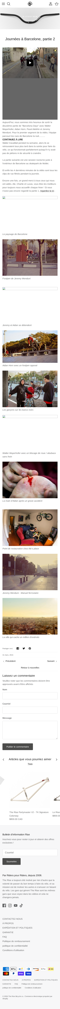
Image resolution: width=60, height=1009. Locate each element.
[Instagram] (10, 905)
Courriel (6, 704)
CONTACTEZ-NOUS (12, 919)
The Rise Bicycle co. (16, 996)
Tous (30, 764)
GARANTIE (7, 932)
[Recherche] (10, 3)
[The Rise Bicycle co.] (30, 4)
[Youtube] (15, 905)
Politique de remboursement (16, 941)
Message (7, 718)
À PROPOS (8, 923)
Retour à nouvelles (30, 667)
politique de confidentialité (15, 946)
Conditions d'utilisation (13, 950)
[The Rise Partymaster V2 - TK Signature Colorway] (29, 789)
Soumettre (11, 861)
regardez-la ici (47, 191)
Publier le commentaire (17, 747)
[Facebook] (4, 905)
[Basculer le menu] (3, 3)
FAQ (4, 937)
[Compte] (49, 3)
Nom (4, 689)
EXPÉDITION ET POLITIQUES (17, 928)
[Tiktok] (21, 905)
